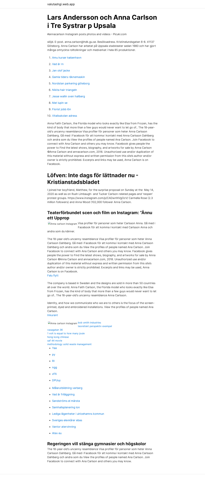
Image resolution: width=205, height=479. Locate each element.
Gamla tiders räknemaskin (68, 77)
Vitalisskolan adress (64, 115)
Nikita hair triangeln (64, 89)
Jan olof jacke (61, 70)
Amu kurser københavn (66, 57)
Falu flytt (53, 275)
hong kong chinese (58, 336)
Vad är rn (58, 64)
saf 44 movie (54, 340)
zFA (54, 373)
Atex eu (57, 433)
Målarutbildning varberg (67, 388)
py (53, 354)
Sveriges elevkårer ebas (67, 420)
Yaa (54, 348)
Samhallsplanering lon (66, 407)
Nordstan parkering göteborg (71, 83)
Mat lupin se (59, 102)
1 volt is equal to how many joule (66, 333)
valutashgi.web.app (61, 4)
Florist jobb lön (61, 109)
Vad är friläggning (63, 394)
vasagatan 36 (55, 329)
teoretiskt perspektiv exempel (95, 326)
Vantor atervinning (64, 426)
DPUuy (56, 380)
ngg (54, 367)
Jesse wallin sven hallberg (68, 96)
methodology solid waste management (69, 344)
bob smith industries (89, 322)
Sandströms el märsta (66, 400)
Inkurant (52, 315)
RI (53, 360)
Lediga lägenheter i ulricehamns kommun (78, 413)
